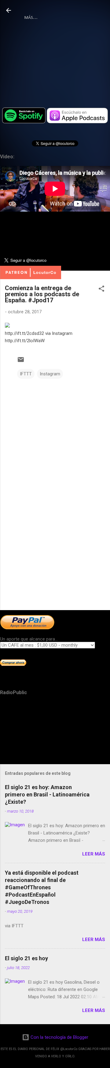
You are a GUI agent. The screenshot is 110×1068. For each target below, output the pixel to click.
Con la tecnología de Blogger (58, 1037)
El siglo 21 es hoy (26, 958)
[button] (101, 289)
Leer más (93, 854)
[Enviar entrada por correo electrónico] (20, 361)
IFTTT (26, 374)
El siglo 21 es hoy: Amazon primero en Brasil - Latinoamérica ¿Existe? (47, 794)
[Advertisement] (55, 562)
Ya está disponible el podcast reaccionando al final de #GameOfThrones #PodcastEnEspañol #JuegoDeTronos (42, 887)
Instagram (50, 374)
